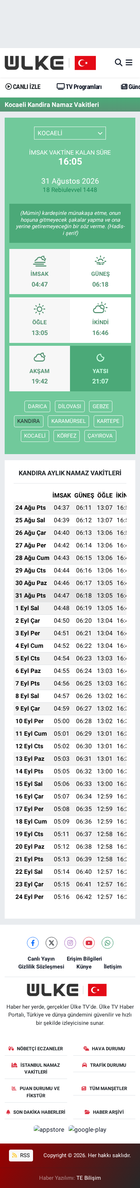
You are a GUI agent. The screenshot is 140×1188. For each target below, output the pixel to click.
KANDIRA (28, 421)
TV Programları (83, 86)
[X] (51, 943)
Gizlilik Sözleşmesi (41, 966)
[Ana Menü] (129, 62)
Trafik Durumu (108, 1065)
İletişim (113, 966)
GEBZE (101, 406)
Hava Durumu (108, 1048)
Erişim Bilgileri (84, 959)
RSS (24, 1155)
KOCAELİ (35, 436)
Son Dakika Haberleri (39, 1112)
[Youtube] (89, 943)
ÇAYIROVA (100, 436)
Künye (84, 966)
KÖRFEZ (66, 436)
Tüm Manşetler (108, 1088)
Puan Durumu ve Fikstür (40, 1092)
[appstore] (49, 1130)
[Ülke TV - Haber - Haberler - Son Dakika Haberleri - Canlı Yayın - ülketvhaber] (54, 63)
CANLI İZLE (25, 86)
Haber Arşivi (108, 1112)
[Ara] (118, 62)
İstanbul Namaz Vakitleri (40, 1068)
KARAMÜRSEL (68, 421)
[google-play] (87, 1130)
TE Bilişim (88, 1178)
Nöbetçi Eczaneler (40, 1048)
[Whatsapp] (107, 943)
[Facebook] (33, 943)
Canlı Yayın (41, 959)
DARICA (37, 406)
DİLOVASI (69, 406)
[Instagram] (70, 943)
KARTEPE (108, 421)
